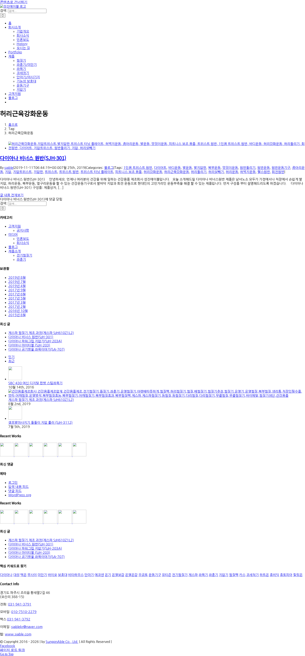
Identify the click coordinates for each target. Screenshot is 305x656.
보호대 (62, 574)
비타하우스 (76, 574)
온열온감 (131, 574)
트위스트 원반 (69, 171)
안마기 (89, 574)
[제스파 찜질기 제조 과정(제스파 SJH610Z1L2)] (156, 395)
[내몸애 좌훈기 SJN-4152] (36, 455)
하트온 (264, 574)
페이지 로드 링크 (12, 650)
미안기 (42, 574)
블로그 (108, 167)
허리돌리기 (198, 171)
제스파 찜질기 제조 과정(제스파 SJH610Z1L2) (41, 332)
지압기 (223, 574)
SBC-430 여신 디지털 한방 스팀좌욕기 (35, 383)
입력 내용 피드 (18, 486)
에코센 (99, 574)
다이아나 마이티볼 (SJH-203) (29, 345)
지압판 (38, 171)
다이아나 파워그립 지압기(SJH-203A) (35, 341)
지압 (8, 171)
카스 (242, 574)
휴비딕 (274, 574)
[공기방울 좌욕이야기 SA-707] (79, 455)
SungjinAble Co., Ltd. (62, 641)
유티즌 (166, 574)
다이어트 (160, 167)
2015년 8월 (17, 315)
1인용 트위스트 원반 (137, 167)
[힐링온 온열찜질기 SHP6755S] (51, 455)
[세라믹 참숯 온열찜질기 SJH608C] (7, 455)
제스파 (193, 574)
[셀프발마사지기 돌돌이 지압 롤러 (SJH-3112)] (15, 418)
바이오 (52, 574)
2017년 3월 (17, 302)
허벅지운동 (248, 171)
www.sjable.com (18, 634)
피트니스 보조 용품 (128, 171)
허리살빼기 (216, 171)
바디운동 (174, 167)
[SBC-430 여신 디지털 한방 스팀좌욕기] (15, 379)
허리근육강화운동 (176, 171)
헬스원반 (263, 171)
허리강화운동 (153, 171)
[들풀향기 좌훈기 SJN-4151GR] (22, 455)
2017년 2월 (17, 306)
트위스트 (51, 171)
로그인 (13, 482)
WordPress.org (19, 495)
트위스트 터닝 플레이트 (97, 171)
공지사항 (23, 230)
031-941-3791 (19, 604)
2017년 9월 (17, 290)
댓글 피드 (15, 491)
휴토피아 (286, 574)
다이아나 (6, 574)
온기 (108, 574)
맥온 (23, 574)
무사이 (32, 574)
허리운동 (232, 171)
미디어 (13, 234)
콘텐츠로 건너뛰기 (13, 2)
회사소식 (23, 242)
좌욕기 (203, 574)
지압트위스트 (22, 171)
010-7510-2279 (24, 611)
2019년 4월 (17, 285)
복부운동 (214, 167)
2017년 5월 (17, 298)
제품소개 (14, 251)
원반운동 (263, 167)
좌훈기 (21, 259)
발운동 (187, 167)
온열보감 (118, 574)
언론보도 (23, 238)
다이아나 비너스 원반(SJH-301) (33, 157)
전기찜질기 (24, 255)
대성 (16, 574)
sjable (8, 167)
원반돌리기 (247, 167)
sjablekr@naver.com (27, 626)
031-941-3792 (18, 619)
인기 (11, 357)
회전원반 (278, 171)
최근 (11, 361)
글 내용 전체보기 (11, 195)
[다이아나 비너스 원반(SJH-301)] (156, 148)
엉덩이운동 (230, 167)
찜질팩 (233, 574)
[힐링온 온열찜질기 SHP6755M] (65, 455)
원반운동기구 (281, 167)
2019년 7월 (17, 281)
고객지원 (14, 226)
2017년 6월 (17, 294)
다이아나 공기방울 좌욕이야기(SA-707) (36, 349)
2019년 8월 (17, 277)
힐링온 (298, 574)
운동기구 (155, 574)
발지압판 (200, 167)
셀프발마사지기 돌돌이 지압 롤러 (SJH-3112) (40, 422)
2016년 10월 (18, 310)
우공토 (143, 574)
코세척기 (252, 574)
